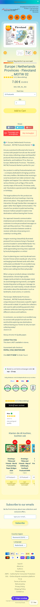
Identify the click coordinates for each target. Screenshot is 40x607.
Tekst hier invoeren (20, 2)
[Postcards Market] (11, 9)
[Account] (17, 17)
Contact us (20, 591)
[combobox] (11, 477)
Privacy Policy (20, 586)
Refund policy (20, 584)
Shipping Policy (20, 589)
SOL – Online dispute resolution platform (20, 576)
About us (20, 566)
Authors (20, 569)
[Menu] (10, 17)
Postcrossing (20, 571)
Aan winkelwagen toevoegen (11, 483)
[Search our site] (29, 17)
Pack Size (20, 91)
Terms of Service (20, 581)
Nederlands (19, 545)
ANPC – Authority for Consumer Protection (20, 574)
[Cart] (23, 17)
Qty (20, 99)
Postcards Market (19, 601)
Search (20, 564)
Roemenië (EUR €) (19, 537)
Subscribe (20, 523)
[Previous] (5, 52)
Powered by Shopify (20, 602)
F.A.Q (20, 579)
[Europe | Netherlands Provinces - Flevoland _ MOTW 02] (28, 53)
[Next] (34, 52)
